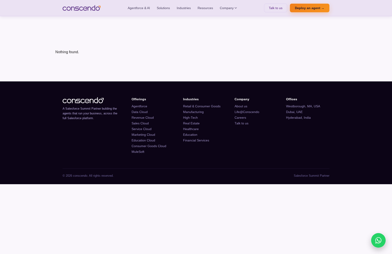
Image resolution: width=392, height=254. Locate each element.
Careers (240, 117)
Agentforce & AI (139, 8)
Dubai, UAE (294, 112)
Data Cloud (140, 112)
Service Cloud (142, 129)
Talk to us (275, 8)
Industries (184, 8)
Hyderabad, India (298, 117)
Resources (205, 8)
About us (241, 106)
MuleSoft (138, 151)
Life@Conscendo (247, 112)
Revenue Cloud (143, 117)
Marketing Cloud (143, 134)
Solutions (163, 8)
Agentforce (139, 106)
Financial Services (196, 140)
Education (190, 134)
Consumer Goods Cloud (149, 146)
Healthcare (191, 129)
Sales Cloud (140, 123)
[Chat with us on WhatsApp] (378, 240)
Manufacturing (193, 112)
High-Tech (190, 117)
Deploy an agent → (309, 8)
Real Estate (191, 123)
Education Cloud (143, 140)
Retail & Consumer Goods (201, 106)
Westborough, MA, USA (303, 106)
